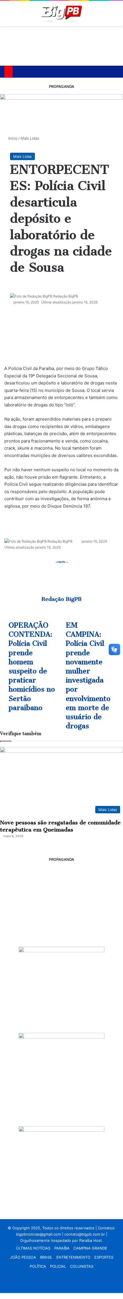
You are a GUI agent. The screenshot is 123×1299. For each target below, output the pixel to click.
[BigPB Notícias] (61, 13)
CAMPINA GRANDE (90, 1248)
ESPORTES (103, 1257)
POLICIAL (58, 1266)
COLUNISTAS (81, 1266)
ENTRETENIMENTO (73, 1257)
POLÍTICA (38, 1266)
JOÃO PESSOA (23, 1257)
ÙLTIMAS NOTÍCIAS (33, 1248)
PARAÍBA (62, 1248)
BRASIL (46, 1257)
